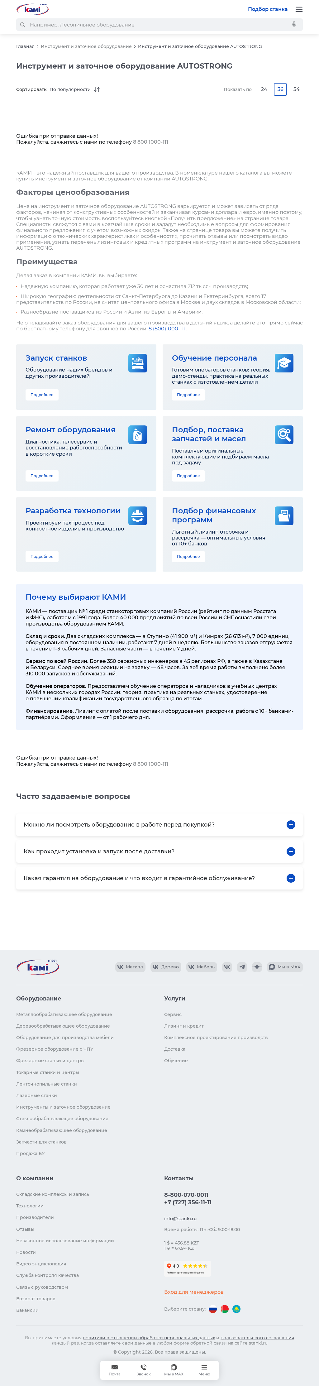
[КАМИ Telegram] (242, 967)
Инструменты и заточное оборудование (63, 1107)
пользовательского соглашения (257, 1337)
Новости (26, 1252)
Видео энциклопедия (41, 1264)
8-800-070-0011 (186, 1195)
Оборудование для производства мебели (65, 1037)
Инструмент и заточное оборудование (86, 46)
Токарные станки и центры (47, 1072)
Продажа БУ (30, 1153)
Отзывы (25, 1229)
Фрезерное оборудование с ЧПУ (54, 1049)
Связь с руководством (42, 1287)
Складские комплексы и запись (52, 1194)
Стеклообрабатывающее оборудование (62, 1118)
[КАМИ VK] (227, 967)
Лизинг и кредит (184, 1026)
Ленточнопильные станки (46, 1084)
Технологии (30, 1206)
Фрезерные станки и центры (50, 1060)
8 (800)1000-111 (167, 329)
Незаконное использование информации (65, 1241)
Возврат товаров (35, 1299)
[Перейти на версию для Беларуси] (225, 1309)
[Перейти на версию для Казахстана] (236, 1309)
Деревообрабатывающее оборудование (63, 1026)
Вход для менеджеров (194, 1292)
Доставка (174, 1049)
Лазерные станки (36, 1095)
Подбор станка (268, 9)
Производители (35, 1217)
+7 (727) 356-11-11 (188, 1202)
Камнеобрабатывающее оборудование (61, 1130)
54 (296, 89)
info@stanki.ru (180, 1218)
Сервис (173, 1014)
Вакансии (27, 1310)
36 (280, 89)
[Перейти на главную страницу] (32, 9)
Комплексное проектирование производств (216, 1037)
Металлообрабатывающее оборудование (64, 1014)
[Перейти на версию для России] (213, 1309)
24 (264, 89)
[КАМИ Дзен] (257, 967)
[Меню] (299, 9)
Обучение (176, 1060)
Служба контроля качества (47, 1275)
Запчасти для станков (41, 1142)
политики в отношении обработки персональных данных (149, 1337)
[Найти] (22, 24)
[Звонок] (143, 1370)
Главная (25, 46)
